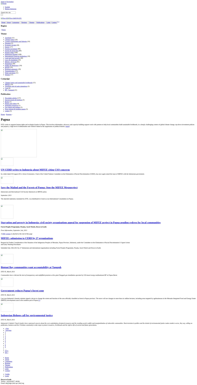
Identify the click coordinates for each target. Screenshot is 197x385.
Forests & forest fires (11, 51)
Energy (7, 47)
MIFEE (7, 84)
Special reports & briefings (13, 100)
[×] (58, 22)
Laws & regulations (11, 60)
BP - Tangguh (9, 90)
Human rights (9, 52)
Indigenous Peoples (11, 54)
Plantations (8, 64)
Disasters (8, 43)
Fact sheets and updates (12, 107)
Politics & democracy (12, 65)
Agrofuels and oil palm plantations (16, 86)
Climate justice (9, 39)
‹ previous (8, 330)
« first (7, 328)
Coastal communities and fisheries (16, 41)
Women (7, 75)
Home (3, 114)
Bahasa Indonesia (10, 9)
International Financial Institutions (16, 56)
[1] (39, 300)
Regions (8, 114)
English (7, 7)
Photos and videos (11, 103)
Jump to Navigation (7, 2)
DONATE (18, 18)
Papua (4, 30)
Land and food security (12, 58)
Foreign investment (11, 49)
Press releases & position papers (15, 109)
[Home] (3, 3)
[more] (67, 126)
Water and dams (10, 73)
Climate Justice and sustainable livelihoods (18, 83)
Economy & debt (10, 45)
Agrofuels (8, 38)
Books (7, 102)
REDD (7, 67)
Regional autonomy (11, 69)
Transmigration (10, 71)
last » (6, 352)
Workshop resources (11, 105)
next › (7, 351)
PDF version (6, 234)
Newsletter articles (11, 98)
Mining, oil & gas (10, 62)
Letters (7, 111)
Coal (6, 88)
